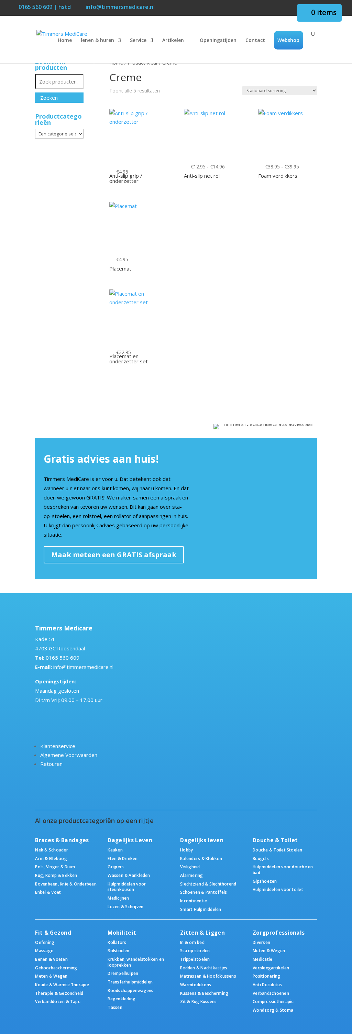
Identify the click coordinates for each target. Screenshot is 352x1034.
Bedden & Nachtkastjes (203, 967)
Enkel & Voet (48, 892)
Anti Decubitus (267, 984)
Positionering (266, 976)
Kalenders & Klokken (201, 858)
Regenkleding (121, 998)
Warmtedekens (195, 984)
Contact (255, 40)
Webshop (288, 40)
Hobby (186, 849)
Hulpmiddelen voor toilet (278, 889)
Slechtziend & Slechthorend (208, 884)
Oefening (44, 942)
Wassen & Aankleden (129, 875)
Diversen (261, 942)
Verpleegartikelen (271, 967)
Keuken (115, 849)
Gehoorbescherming (56, 967)
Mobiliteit (122, 932)
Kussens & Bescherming (204, 993)
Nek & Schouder (51, 849)
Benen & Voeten (51, 959)
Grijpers (116, 866)
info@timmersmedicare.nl (83, 666)
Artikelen (173, 40)
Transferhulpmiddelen (130, 981)
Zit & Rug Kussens (198, 1001)
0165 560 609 (62, 657)
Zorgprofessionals (279, 932)
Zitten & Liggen (202, 932)
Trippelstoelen (195, 959)
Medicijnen (118, 898)
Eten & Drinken (123, 858)
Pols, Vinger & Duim (55, 866)
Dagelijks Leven (130, 840)
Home (65, 40)
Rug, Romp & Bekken (56, 875)
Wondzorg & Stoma (273, 1010)
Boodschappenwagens (130, 990)
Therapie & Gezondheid (59, 993)
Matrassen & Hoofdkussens (208, 976)
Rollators (117, 942)
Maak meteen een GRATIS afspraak (113, 554)
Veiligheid (190, 866)
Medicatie (262, 959)
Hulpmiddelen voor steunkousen (127, 886)
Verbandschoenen (271, 993)
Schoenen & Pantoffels (203, 892)
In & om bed (192, 942)
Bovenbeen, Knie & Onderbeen (65, 884)
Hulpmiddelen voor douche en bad (283, 869)
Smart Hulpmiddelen (200, 909)
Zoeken (49, 97)
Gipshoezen (265, 881)
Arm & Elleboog (51, 858)
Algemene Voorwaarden (68, 754)
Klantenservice (57, 745)
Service (138, 40)
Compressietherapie (273, 1001)
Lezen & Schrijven (125, 906)
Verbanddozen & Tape (57, 1001)
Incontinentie (193, 900)
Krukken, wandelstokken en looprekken (136, 962)
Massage (44, 950)
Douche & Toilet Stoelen (277, 849)
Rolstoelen (118, 950)
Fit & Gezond (53, 932)
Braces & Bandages (62, 840)
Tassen (115, 1007)
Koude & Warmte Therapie (62, 984)
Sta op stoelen (195, 950)
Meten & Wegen (51, 976)
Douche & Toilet (275, 840)
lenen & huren (97, 40)
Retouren (51, 763)
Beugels (261, 858)
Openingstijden (218, 40)
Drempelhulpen (123, 973)
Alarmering (191, 875)
